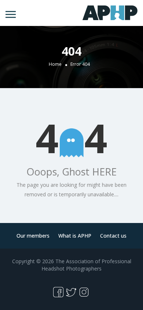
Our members (33, 235)
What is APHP (74, 235)
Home (55, 64)
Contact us (113, 235)
